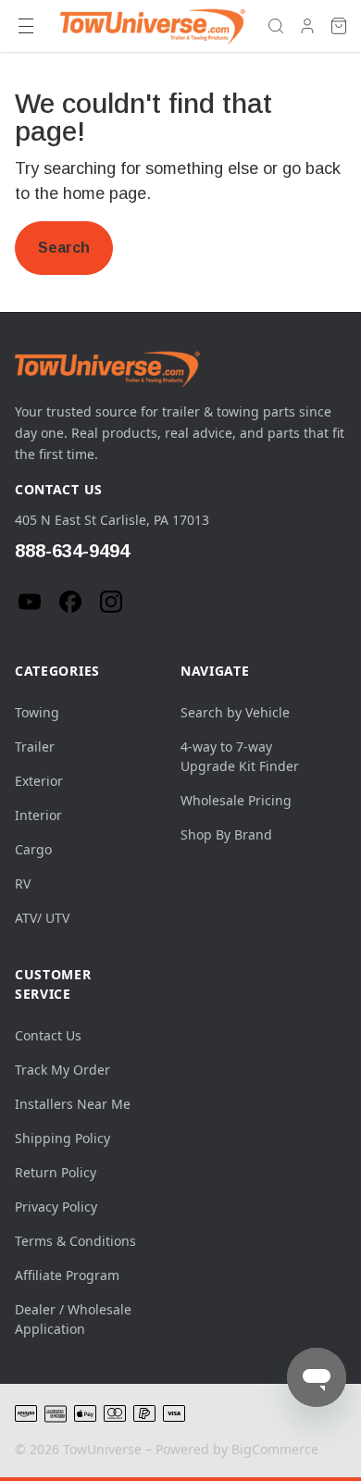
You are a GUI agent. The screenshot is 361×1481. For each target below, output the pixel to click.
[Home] (152, 25)
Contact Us (48, 1035)
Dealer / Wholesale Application (73, 1319)
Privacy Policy (56, 1206)
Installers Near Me (73, 1104)
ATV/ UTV (42, 918)
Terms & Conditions (75, 1241)
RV (23, 883)
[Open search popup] (276, 26)
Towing (37, 712)
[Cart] (339, 26)
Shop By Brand (226, 834)
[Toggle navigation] (26, 26)
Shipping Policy (62, 1138)
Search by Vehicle (235, 712)
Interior (38, 815)
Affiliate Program (67, 1275)
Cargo (33, 849)
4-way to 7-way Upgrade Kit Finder (239, 756)
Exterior (39, 781)
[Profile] (307, 26)
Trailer (35, 746)
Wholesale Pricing (236, 800)
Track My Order (62, 1069)
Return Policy (55, 1172)
